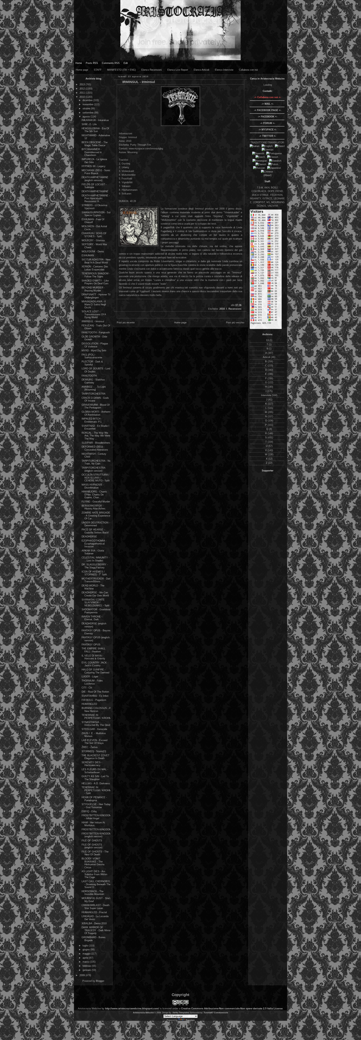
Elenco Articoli (201, 69)
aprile (86, 957)
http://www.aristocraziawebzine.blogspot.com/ (132, 1008)
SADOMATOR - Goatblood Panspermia (96, 611)
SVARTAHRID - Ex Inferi (95, 695)
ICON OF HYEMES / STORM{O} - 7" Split (94, 573)
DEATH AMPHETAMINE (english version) (95, 179)
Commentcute (221, 1012)
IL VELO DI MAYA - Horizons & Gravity (93, 657)
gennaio (87, 970)
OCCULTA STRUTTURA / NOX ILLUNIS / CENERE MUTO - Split (96, 477)
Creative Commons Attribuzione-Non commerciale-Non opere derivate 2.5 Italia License (232, 1008)
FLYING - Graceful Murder (96, 501)
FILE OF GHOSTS (92, 840)
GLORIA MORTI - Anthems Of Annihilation (96, 413)
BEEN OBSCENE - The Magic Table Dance (95, 144)
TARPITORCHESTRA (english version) (93, 469)
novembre (88, 104)
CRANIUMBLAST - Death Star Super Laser (95, 907)
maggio (87, 953)
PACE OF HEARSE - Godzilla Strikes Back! (95, 531)
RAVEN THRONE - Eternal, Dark (92, 618)
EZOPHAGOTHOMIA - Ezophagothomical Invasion (94, 543)
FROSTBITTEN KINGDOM (96, 829)
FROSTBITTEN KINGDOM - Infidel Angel (96, 817)
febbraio (87, 965)
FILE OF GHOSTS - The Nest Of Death (95, 853)
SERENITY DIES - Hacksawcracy (92, 764)
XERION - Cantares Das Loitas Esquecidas (95, 268)
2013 (83, 84)
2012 (83, 88)
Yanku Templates (180, 1012)
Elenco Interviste (224, 69)
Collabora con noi (248, 69)
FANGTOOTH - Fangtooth (96, 332)
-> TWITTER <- (267, 136)
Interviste (266, 395)
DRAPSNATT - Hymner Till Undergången (96, 296)
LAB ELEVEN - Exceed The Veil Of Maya (94, 742)
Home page (82, 69)
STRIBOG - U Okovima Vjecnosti (94, 207)
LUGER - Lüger (90, 676)
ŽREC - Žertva (89, 747)
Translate (190, 1020)
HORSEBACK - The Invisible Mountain (93, 893)
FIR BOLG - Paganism (94, 700)
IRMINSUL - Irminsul (93, 321)
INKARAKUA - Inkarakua (95, 120)
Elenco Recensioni (151, 69)
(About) (268, 175)
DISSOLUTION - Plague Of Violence (95, 345)
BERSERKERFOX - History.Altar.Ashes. (94, 507)
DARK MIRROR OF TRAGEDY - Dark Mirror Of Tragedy (96, 930)
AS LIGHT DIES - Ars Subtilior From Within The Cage (94, 874)
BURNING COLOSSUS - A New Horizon (96, 709)
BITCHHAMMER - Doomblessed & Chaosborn (92, 152)
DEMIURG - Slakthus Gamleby (93, 381)
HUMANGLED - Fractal (94, 912)
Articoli (267, 357)
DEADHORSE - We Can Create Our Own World (95, 594)
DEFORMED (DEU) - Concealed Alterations (95, 448)
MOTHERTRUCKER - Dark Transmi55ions (96, 580)
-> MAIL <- (268, 103)
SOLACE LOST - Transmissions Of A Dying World (94, 314)
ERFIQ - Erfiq (89, 811)
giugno (86, 949)
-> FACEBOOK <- (267, 116)
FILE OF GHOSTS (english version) (92, 846)
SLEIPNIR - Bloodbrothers (96, 442)
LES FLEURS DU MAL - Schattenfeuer (95, 771)
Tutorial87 (208, 1012)
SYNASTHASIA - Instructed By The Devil (96, 724)
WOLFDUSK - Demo (93, 251)
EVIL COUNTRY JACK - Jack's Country (95, 664)
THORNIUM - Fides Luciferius (92, 682)
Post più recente (126, 322)
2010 (83, 96)
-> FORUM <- (267, 123)
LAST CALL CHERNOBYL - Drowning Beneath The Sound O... (96, 884)
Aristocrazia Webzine (143, 1012)
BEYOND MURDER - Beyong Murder (93, 289)
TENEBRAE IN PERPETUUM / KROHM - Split (96, 790)
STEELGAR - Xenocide (94, 729)
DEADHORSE (89, 536)
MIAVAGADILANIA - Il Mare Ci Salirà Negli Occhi (94, 304)
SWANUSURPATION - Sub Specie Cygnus (96, 214)
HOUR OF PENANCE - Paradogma (94, 799)
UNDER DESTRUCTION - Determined (96, 524)
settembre (88, 112)
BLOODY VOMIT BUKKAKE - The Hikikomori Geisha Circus (93, 863)
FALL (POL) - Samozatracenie (92, 356)
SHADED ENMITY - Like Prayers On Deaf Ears (95, 282)
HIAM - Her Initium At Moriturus (93, 824)
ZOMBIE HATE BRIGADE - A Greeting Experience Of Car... (96, 515)
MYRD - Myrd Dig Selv (94, 350)
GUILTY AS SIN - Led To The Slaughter (95, 778)
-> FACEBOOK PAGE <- (267, 110)
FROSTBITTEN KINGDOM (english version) (96, 835)
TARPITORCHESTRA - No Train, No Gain (96, 462)
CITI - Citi (87, 687)
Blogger (100, 980)
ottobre (87, 108)
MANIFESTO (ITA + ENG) (121, 69)
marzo (86, 961)
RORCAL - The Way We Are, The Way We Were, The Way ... (96, 435)
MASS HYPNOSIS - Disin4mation (93, 486)
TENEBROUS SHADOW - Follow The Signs (96, 275)
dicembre (88, 100)
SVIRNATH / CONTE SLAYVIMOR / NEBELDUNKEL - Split (95, 602)
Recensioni (234, 308)
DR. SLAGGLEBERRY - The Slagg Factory (95, 566)
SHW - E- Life (89, 124)
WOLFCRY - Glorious (93, 240)
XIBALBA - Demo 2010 (94, 923)
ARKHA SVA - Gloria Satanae (93, 552)
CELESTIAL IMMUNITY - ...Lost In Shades (95, 559)
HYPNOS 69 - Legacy (93, 166)
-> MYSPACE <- (268, 129)
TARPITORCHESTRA (93, 393)
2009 (83, 975)
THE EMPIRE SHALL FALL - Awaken (93, 650)
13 (267, 340)
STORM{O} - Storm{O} (94, 751)
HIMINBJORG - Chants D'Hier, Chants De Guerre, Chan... (94, 494)
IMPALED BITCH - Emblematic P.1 (92, 420)
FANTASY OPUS (91, 644)
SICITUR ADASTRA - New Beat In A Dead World (96, 261)
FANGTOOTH (89, 375)
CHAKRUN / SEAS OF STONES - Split (94, 235)
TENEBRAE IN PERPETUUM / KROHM (96, 716)
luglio (86, 945)
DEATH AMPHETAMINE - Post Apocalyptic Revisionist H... (96, 198)
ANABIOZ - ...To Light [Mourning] (94, 388)
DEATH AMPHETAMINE (95, 191)
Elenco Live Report (177, 69)
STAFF (98, 69)
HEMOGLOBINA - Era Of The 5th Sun (95, 130)
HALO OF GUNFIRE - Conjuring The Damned (95, 671)
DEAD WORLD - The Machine (93, 587)
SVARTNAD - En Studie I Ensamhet (95, 427)
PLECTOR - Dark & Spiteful (92, 363)
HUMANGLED (89, 704)
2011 (83, 92)
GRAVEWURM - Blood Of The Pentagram (96, 406)
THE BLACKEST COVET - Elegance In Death (96, 757)
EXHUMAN (88, 255)
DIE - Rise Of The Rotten (95, 691)
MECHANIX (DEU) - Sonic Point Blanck (96, 172)
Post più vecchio (235, 322)
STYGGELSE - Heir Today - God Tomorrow (96, 806)
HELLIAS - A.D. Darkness (96, 783)
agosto (87, 116)
